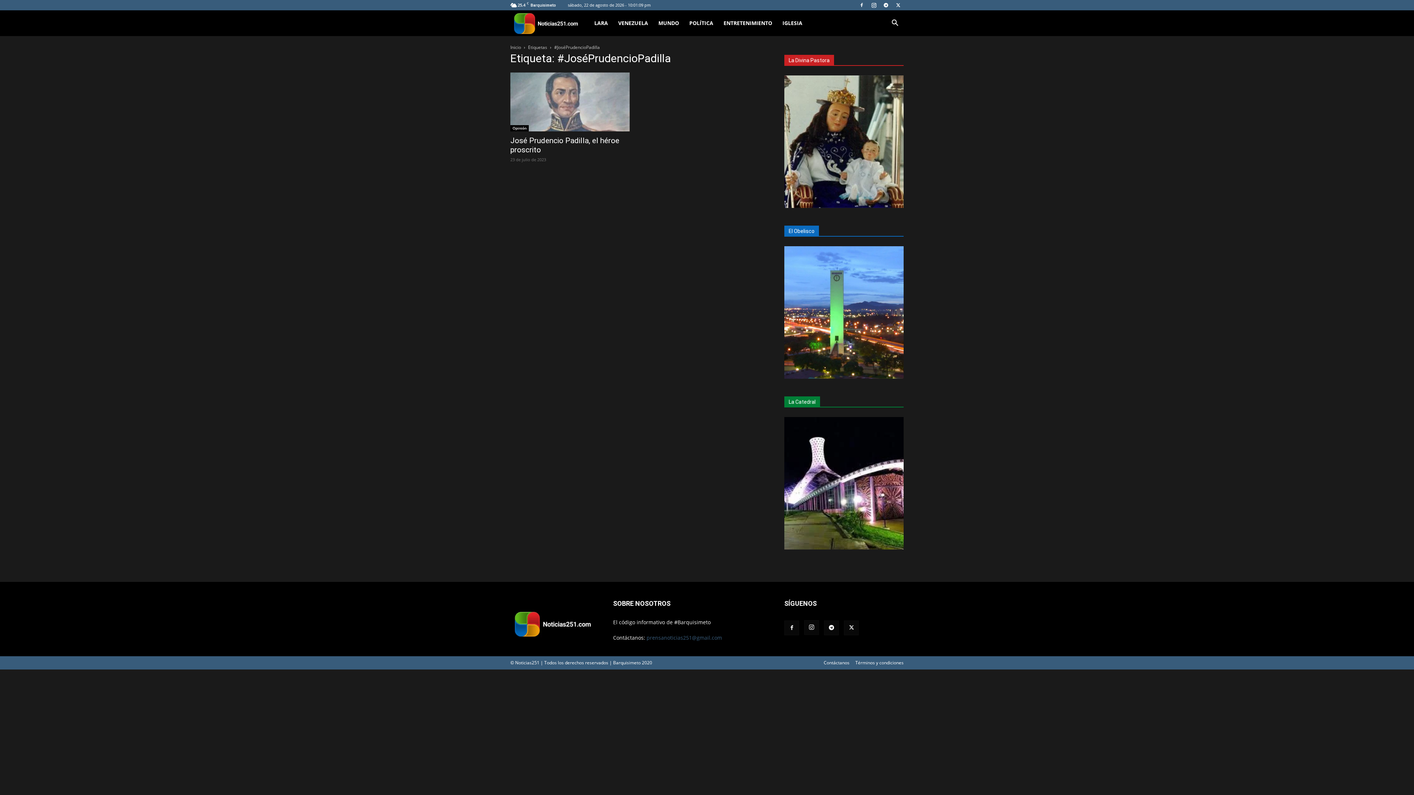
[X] (898, 5)
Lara (601, 23)
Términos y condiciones (879, 663)
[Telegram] (885, 5)
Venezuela (633, 23)
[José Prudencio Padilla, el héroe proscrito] (570, 102)
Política (701, 23)
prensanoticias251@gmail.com (684, 637)
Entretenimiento (748, 23)
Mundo (668, 23)
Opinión (520, 128)
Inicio (515, 47)
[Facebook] (861, 5)
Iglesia (792, 23)
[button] (895, 23)
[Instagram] (873, 5)
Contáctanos (837, 663)
